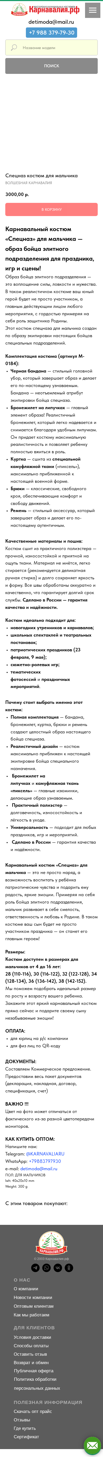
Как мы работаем (31, 1314)
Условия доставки (32, 1337)
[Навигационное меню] (92, 10)
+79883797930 (45, 1161)
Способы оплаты (31, 1345)
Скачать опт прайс (33, 1411)
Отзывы (22, 1419)
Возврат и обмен (31, 1362)
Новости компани (32, 1297)
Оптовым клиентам (34, 1306)
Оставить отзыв (30, 1354)
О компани (25, 1288)
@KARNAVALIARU (45, 1154)
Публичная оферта (33, 1370)
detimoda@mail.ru (51, 21)
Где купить (25, 1428)
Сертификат (26, 1436)
